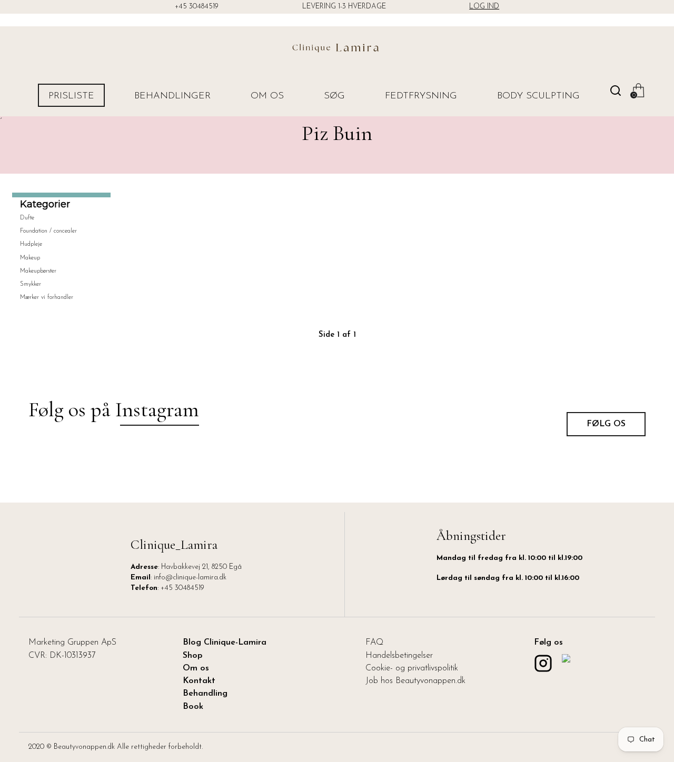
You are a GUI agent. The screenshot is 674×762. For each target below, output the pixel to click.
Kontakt (199, 681)
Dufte (27, 218)
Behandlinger (172, 96)
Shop (193, 655)
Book (193, 707)
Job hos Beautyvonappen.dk (415, 681)
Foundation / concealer (48, 231)
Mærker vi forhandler (46, 297)
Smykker (30, 284)
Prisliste (71, 96)
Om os (267, 96)
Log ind (484, 6)
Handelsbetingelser (399, 655)
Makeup (30, 258)
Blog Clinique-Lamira (224, 642)
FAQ (374, 642)
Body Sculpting (538, 96)
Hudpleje (31, 244)
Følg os (606, 424)
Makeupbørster (38, 271)
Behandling (205, 693)
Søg (334, 96)
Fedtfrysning (421, 96)
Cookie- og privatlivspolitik (411, 668)
